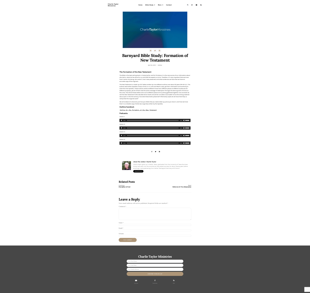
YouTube (136, 283)
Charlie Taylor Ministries (113, 5)
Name (121, 223)
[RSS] (174, 280)
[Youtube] (196, 5)
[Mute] (184, 120)
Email (121, 228)
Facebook (155, 283)
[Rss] (201, 5)
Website (121, 234)
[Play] (121, 120)
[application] (155, 120)
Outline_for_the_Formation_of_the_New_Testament (138, 110)
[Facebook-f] (192, 5)
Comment (122, 206)
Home (140, 5)
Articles (160, 65)
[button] (187, 5)
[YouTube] (136, 280)
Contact (169, 5)
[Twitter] (155, 151)
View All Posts (138, 171)
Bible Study (149, 5)
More (159, 5)
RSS (174, 283)
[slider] (187, 120)
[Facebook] (155, 280)
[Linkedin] (159, 151)
